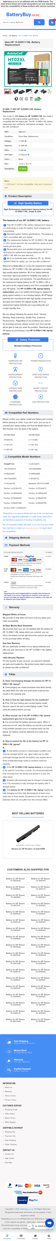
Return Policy (9, 1118)
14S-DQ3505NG (35, 468)
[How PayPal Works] (28, 1200)
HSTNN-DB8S (34, 435)
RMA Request (10, 1122)
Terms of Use (9, 1095)
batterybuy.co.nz (26, 1209)
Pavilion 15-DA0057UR (37, 498)
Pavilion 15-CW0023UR (38, 493)
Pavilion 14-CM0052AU (13, 493)
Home (5, 35)
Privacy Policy (10, 1100)
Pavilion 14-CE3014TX (13, 488)
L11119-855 (33, 439)
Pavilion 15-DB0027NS (37, 503)
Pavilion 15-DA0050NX (13, 498)
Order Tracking (10, 1144)
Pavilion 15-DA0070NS (13, 503)
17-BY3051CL (34, 478)
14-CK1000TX (34, 464)
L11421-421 (8, 449)
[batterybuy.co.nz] (27, 16)
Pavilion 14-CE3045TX (37, 488)
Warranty (8, 1091)
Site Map (8, 1162)
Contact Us (9, 1154)
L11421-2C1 (8, 444)
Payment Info (9, 1136)
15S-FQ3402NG (10, 478)
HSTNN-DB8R (9, 435)
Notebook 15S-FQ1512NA (39, 483)
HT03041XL (8, 439)
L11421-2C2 (33, 444)
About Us (8, 1087)
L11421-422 (33, 449)
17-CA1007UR (9, 483)
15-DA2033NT (9, 473)
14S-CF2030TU (10, 468)
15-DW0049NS (34, 473)
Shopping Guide (10, 1109)
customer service (32, 528)
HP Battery (13, 35)
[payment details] (28, 601)
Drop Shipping (10, 1140)
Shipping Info (9, 1131)
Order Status (9, 1113)
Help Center (9, 1158)
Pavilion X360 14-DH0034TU (15, 508)
